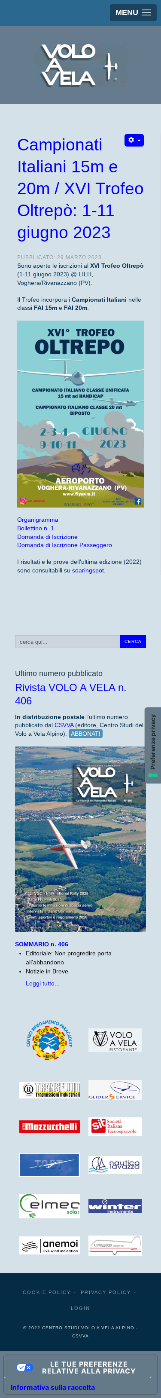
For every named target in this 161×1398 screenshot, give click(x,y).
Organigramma (37, 519)
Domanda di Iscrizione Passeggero (64, 544)
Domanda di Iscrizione (47, 536)
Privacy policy (106, 1292)
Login (80, 1308)
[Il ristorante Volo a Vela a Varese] (115, 1040)
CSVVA (64, 725)
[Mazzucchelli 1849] (49, 1126)
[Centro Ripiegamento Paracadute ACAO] (49, 1040)
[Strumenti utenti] (134, 140)
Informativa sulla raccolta (53, 1387)
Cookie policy (47, 1292)
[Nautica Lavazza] (115, 1165)
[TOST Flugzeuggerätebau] (49, 1165)
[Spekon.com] (49, 1245)
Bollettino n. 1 (35, 528)
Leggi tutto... (43, 983)
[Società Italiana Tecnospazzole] (115, 1126)
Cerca (133, 641)
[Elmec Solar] (49, 1206)
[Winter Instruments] (115, 1206)
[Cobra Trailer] (115, 1246)
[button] (133, 12)
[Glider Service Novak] (115, 1090)
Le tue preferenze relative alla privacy (89, 1367)
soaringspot (88, 570)
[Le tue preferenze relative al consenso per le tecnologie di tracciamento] (153, 745)
